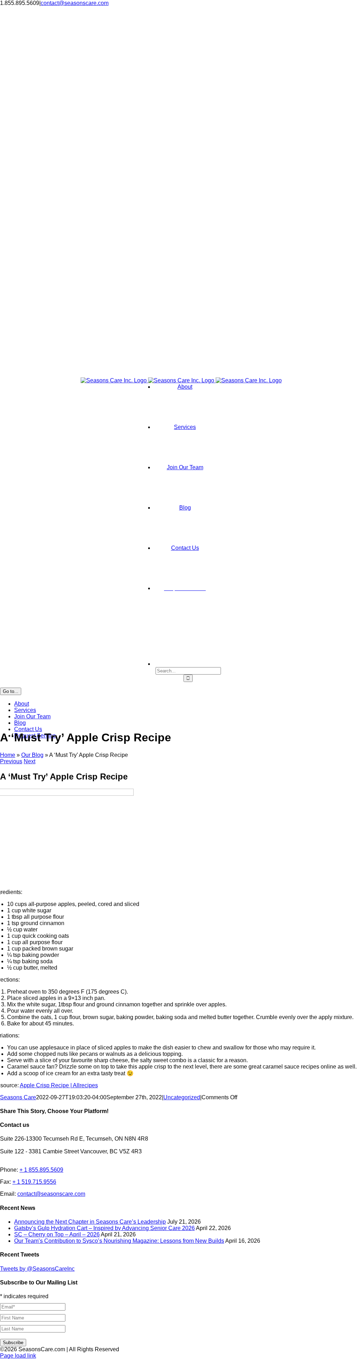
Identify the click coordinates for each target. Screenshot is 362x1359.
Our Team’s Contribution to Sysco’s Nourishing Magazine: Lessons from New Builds (119, 1241)
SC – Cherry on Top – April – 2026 (57, 1234)
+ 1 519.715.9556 (34, 1182)
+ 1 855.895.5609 (41, 1170)
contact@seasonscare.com (75, 3)
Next (29, 761)
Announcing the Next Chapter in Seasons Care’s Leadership (90, 1222)
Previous (11, 761)
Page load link (18, 1356)
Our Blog (32, 755)
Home (7, 755)
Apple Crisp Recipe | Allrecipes (59, 1085)
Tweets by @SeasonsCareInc (37, 1269)
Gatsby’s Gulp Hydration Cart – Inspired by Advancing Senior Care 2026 (104, 1228)
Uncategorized (181, 1097)
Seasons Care (18, 1097)
